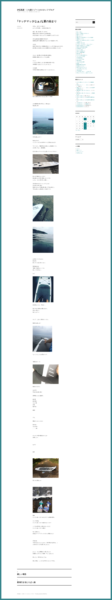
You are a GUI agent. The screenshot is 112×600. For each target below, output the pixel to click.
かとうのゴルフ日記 (80, 59)
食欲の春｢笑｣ (79, 60)
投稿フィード (79, 150)
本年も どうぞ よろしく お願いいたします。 (84, 72)
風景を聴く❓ (79, 53)
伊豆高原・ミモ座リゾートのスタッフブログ (35, 9)
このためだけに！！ (80, 102)
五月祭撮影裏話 (79, 57)
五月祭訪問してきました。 (81, 48)
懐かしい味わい (79, 32)
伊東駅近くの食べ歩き (80, 42)
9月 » (79, 130)
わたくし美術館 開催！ (80, 52)
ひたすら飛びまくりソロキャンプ (82, 82)
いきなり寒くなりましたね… (81, 68)
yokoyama (19, 26)
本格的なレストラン (80, 38)
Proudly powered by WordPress (41, 593)
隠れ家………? (79, 63)
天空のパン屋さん (79, 95)
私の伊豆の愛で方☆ (80, 105)
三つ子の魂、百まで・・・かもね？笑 (83, 71)
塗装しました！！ (79, 36)
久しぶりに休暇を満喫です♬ (81, 55)
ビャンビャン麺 (79, 49)
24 (85, 126)
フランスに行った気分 (80, 56)
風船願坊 (92, 82)
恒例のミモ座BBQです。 (81, 51)
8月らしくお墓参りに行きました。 (83, 33)
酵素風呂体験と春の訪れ (81, 64)
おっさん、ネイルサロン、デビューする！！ (84, 44)
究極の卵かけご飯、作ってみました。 (83, 90)
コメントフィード (79, 151)
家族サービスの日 (79, 34)
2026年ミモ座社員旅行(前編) (81, 47)
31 (85, 128)
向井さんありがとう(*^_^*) (81, 67)
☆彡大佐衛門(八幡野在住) (89, 97)
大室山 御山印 (79, 70)
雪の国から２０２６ (80, 66)
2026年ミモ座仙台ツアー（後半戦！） (83, 45)
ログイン (78, 148)
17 (85, 123)
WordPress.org (79, 152)
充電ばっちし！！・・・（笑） (82, 84)
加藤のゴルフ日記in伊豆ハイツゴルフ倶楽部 (84, 37)
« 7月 (76, 130)
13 (93, 121)
